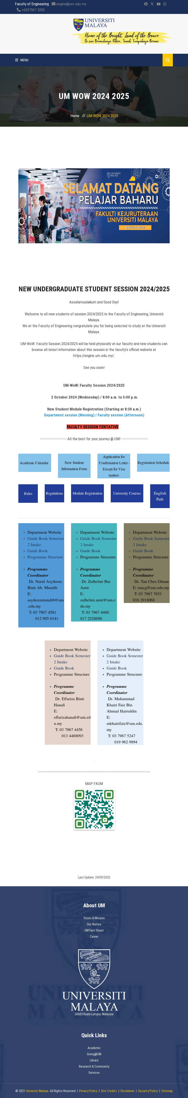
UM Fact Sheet (94, 930)
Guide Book (38, 550)
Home (74, 115)
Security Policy (148, 1091)
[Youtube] (158, 4)
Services (94, 1072)
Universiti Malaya (37, 1091)
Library (94, 1060)
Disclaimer (127, 1091)
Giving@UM (94, 1054)
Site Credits (109, 1091)
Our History (94, 924)
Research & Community (94, 1066)
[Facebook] (146, 4)
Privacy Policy (88, 1091)
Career (94, 936)
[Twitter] (152, 4)
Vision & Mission (94, 918)
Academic (94, 1048)
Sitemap (167, 1091)
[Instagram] (164, 4)
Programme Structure (45, 557)
